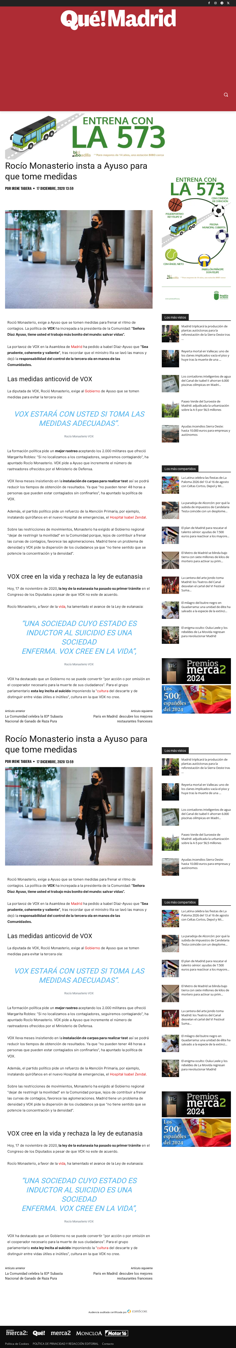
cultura (102, 691)
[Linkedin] (62, 198)
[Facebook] (209, 3)
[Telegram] (221, 3)
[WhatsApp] (41, 198)
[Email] (73, 198)
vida (62, 606)
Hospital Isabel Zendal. (128, 517)
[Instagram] (215, 3)
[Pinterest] (30, 198)
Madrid (76, 346)
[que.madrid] (118, 20)
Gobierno (92, 391)
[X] (228, 3)
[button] (225, 94)
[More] (84, 198)
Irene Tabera (22, 188)
